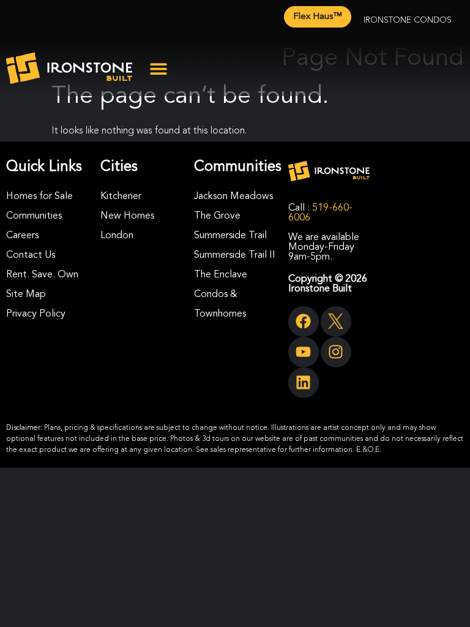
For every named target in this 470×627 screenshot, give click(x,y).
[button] (158, 68)
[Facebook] (303, 321)
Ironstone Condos (408, 20)
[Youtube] (303, 352)
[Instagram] (336, 352)
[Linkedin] (303, 382)
